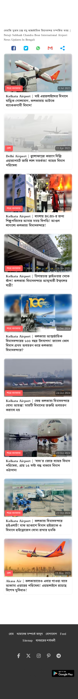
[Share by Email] (50, 48)
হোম (11, 634)
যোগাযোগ (51, 634)
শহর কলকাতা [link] (14, 88)
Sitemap (28, 640)
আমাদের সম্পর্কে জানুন (30, 634)
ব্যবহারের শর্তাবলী (45, 640)
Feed (63, 634)
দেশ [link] (9, 148)
